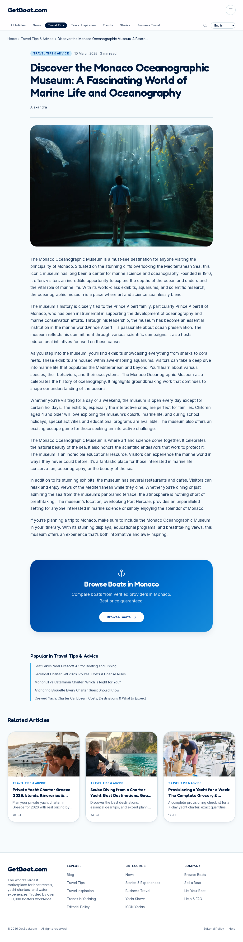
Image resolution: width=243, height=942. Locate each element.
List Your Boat (195, 891)
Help (232, 928)
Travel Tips (56, 25)
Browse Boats (119, 617)
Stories (125, 25)
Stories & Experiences (143, 883)
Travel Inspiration (83, 25)
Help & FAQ (193, 899)
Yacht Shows (135, 899)
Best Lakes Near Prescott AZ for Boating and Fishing (76, 666)
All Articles (18, 25)
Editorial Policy (78, 907)
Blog (70, 875)
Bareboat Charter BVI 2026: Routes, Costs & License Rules (80, 674)
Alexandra (38, 107)
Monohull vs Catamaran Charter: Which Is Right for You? (78, 682)
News (37, 25)
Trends (108, 25)
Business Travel (148, 25)
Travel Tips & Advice (37, 39)
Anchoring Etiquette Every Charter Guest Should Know (77, 690)
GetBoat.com (27, 10)
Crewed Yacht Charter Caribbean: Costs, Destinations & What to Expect (90, 698)
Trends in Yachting (81, 899)
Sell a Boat (192, 883)
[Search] (205, 25)
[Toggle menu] (230, 10)
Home (12, 39)
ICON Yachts (135, 907)
